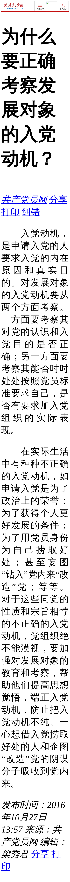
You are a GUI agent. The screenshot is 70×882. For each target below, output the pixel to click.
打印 (10, 212)
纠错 (31, 212)
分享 (58, 200)
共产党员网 (24, 200)
